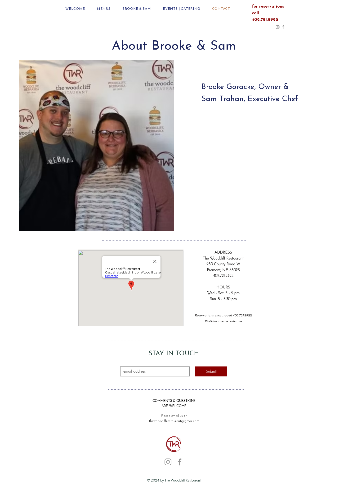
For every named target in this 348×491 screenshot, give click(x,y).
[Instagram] (277, 27)
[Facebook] (283, 27)
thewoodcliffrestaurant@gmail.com (174, 421)
